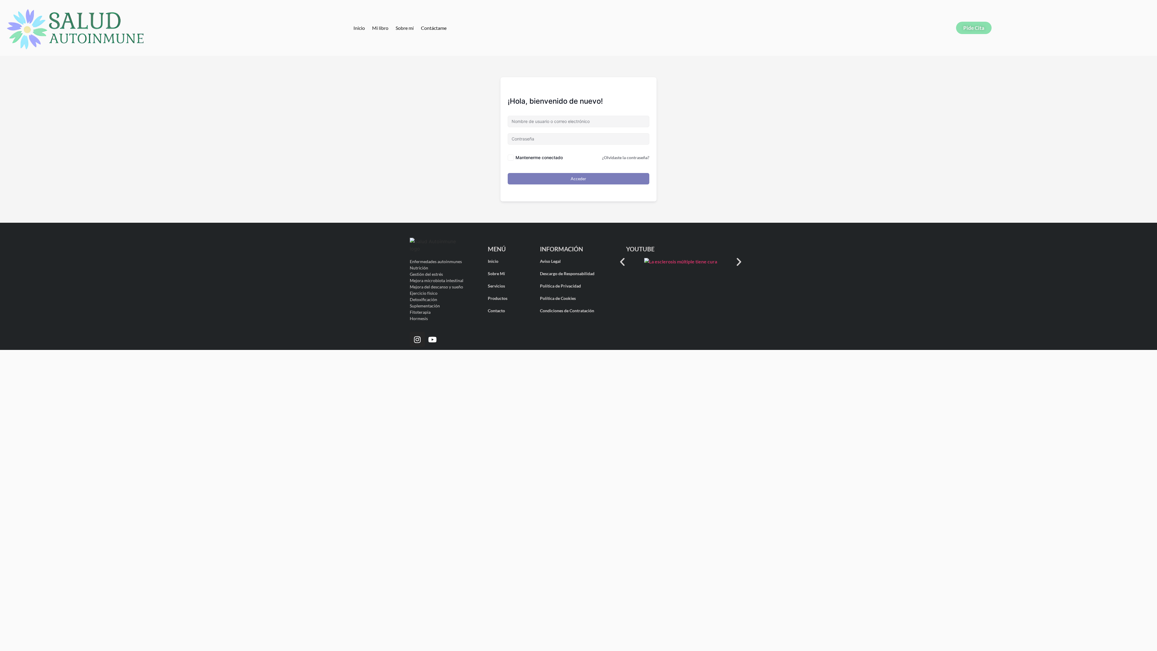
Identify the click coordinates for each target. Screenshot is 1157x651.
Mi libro (380, 28)
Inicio (359, 28)
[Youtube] (432, 339)
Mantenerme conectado (539, 157)
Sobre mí (405, 28)
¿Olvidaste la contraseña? (625, 157)
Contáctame (434, 28)
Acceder (578, 178)
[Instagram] (417, 339)
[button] (622, 261)
